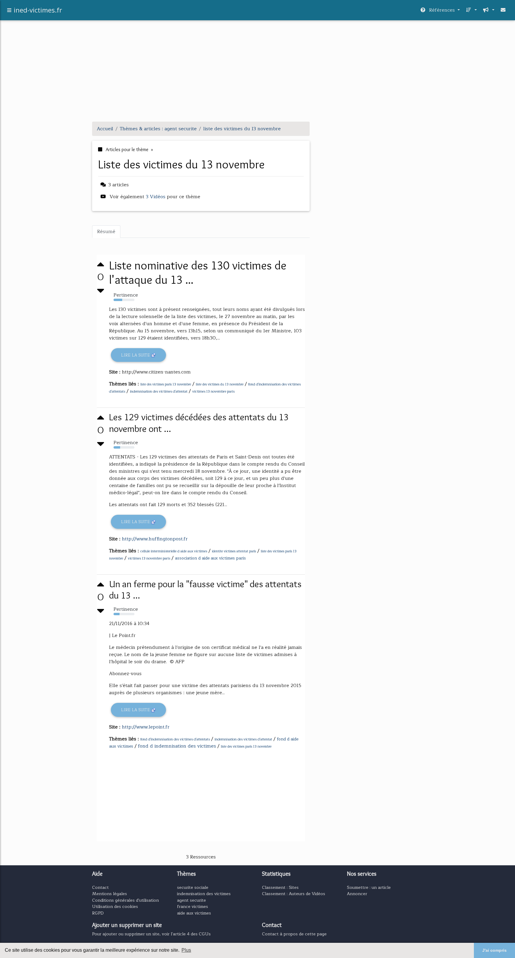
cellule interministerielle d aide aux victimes (173, 551)
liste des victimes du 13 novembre (219, 384)
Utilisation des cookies (115, 906)
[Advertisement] (257, 75)
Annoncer (357, 893)
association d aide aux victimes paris (210, 558)
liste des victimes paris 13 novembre (165, 384)
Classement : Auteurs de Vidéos (293, 893)
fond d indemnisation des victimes (177, 746)
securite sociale (192, 887)
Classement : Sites (280, 887)
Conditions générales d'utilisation (125, 900)
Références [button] (442, 10)
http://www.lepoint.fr (146, 727)
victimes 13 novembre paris (213, 391)
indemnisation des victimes (204, 893)
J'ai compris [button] (494, 950)
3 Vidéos (156, 197)
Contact (100, 887)
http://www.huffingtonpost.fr (155, 539)
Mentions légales (109, 893)
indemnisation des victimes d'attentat (158, 391)
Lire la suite (136, 355)
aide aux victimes (194, 913)
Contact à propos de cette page (294, 933)
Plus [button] (186, 950)
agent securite (191, 900)
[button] (470, 10)
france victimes (192, 906)
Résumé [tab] (106, 231)
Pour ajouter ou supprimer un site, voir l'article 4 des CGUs (151, 933)
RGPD (98, 913)
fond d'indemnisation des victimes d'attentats (175, 739)
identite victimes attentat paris (234, 551)
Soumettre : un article (369, 887)
